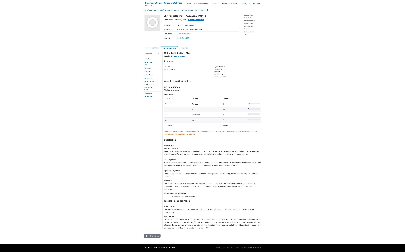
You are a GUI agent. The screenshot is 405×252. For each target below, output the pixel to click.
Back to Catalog (153, 236)
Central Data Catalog (156, 10)
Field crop (147, 71)
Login (258, 3)
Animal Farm (148, 75)
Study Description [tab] (152, 48)
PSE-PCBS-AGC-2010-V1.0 (189, 10)
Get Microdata (196, 20)
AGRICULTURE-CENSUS (171, 10)
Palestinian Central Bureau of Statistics (163, 3)
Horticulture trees (178, 56)
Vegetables (148, 93)
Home (189, 3)
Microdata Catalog (201, 3)
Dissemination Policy (229, 3)
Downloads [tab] (184, 48)
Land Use (147, 68)
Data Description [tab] (169, 48)
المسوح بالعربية (245, 3)
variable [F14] (203, 10)
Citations (214, 3)
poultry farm (148, 96)
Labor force (148, 78)
